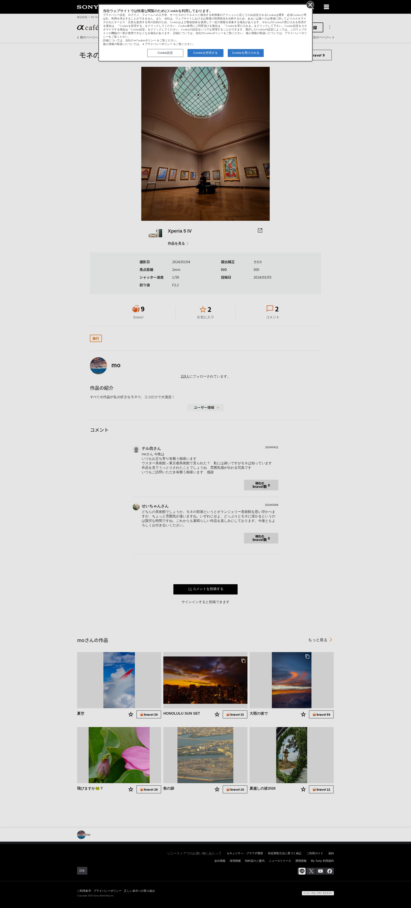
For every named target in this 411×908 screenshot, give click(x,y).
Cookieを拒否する (205, 52)
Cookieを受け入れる (245, 52)
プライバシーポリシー (159, 44)
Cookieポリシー (146, 40)
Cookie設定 (165, 52)
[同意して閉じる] (310, 4)
